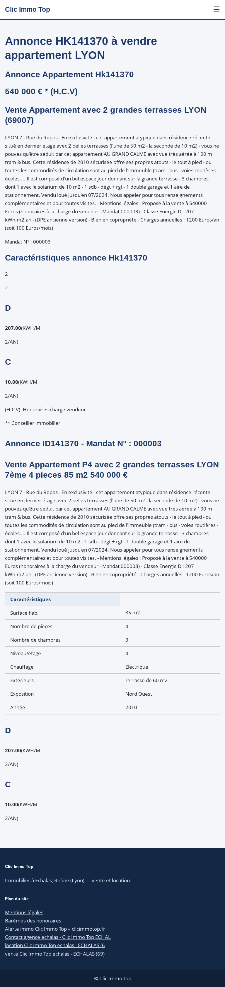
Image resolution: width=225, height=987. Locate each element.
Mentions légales (24, 912)
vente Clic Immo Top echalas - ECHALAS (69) (55, 953)
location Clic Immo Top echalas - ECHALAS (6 (55, 945)
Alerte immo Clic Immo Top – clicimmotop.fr (55, 928)
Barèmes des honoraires (33, 920)
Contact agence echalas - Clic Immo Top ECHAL (58, 937)
